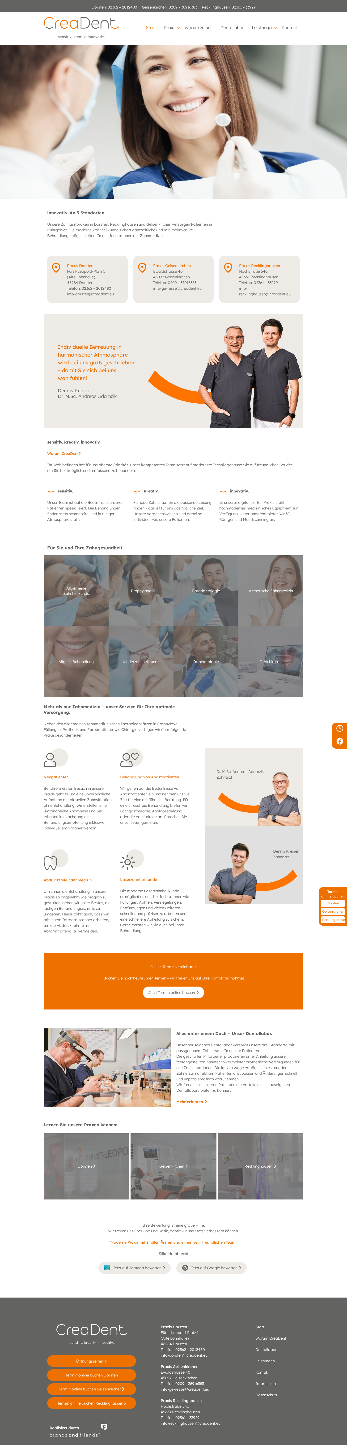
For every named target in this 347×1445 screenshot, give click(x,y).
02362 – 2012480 (122, 7)
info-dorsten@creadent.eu (90, 294)
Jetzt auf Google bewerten (214, 1267)
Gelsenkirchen (333, 911)
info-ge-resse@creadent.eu (177, 288)
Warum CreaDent (270, 1338)
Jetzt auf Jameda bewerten (137, 1267)
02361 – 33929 (243, 7)
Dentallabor (266, 1349)
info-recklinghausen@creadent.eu (190, 1423)
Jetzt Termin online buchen (172, 992)
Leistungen (265, 1361)
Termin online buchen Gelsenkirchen (90, 1389)
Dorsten (333, 903)
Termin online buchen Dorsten (92, 1375)
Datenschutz (266, 1395)
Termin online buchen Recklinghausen (90, 1403)
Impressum (265, 1383)
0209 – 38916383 (182, 7)
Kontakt (262, 1372)
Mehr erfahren (190, 1101)
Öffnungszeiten (90, 1361)
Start (259, 1326)
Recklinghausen (333, 920)
